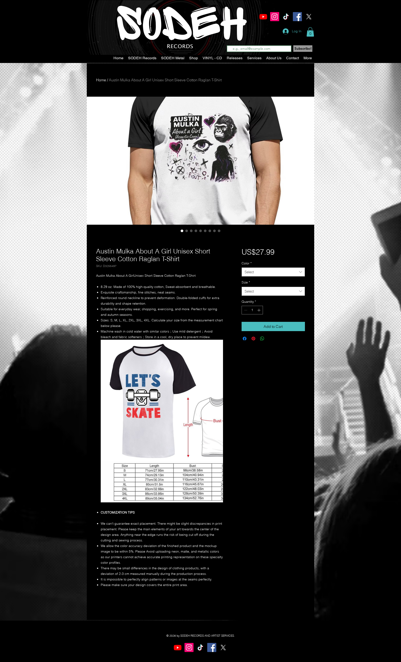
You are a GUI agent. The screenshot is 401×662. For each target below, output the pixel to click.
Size (246, 282)
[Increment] (259, 310)
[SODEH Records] (274, 16)
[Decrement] (245, 310)
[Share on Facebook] (244, 338)
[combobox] (273, 272)
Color (247, 263)
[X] (308, 16)
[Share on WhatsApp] (262, 338)
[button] (310, 32)
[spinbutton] (252, 310)
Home (101, 80)
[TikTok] (286, 16)
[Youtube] (263, 16)
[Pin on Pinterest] (253, 338)
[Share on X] (271, 338)
